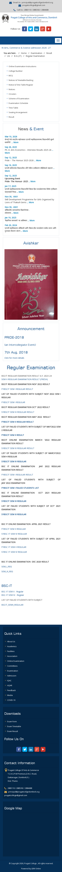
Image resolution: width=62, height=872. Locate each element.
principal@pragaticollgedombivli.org (37, 2)
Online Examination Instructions (22, 66)
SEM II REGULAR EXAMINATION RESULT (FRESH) (24, 379)
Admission (11, 675)
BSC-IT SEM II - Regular (12, 591)
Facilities (11, 651)
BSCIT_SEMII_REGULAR (12, 604)
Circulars (12, 94)
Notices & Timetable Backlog (21, 80)
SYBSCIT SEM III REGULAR (13, 514)
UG (8, 56)
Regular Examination (35, 56)
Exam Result (12, 731)
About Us (11, 641)
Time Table (13, 107)
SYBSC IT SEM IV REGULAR (14, 533)
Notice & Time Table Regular (21, 84)
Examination (36, 53)
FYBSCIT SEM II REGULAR (13, 529)
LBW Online (36, 868)
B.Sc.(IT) (18, 56)
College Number (16, 71)
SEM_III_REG (7, 571)
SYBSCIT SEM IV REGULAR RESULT (17, 448)
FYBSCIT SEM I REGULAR (13, 402)
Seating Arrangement (18, 112)
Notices (12, 89)
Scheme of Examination (19, 98)
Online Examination (15, 661)
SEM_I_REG (6, 566)
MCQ (11, 75)
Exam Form (12, 721)
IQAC (9, 680)
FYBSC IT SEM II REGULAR (13, 547)
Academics (12, 646)
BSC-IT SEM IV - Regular (12, 595)
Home (24, 53)
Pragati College (30, 863)
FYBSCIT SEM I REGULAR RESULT (17, 389)
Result (49, 53)
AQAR (9, 685)
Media (10, 695)
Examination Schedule (18, 103)
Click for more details (14, 357)
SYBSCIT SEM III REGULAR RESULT (17, 412)
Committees (12, 666)
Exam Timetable (14, 726)
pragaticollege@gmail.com (33, 5)
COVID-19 (11, 700)
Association (12, 656)
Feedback (11, 690)
